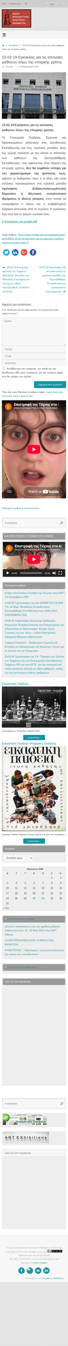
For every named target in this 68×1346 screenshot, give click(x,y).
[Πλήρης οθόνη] (60, 573)
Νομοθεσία (13, 45)
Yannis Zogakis (40, 1263)
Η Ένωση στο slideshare (22, 967)
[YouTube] (58, 3)
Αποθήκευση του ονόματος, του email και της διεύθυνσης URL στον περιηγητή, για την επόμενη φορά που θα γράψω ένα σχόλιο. (32, 372)
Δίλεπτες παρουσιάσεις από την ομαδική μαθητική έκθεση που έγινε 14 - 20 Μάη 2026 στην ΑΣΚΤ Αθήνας (32, 930)
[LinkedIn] (63, 3)
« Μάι (6, 908)
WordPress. (58, 1278)
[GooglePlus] (53, 3)
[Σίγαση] (54, 573)
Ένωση (9, 66)
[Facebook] (47, 3)
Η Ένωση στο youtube (21, 918)
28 (43, 898)
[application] (34, 559)
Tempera (47, 1278)
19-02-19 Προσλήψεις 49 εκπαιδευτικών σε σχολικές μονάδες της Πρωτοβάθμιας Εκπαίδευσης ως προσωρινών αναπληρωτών (52, 279)
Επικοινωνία (14, 3)
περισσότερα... (34, 737)
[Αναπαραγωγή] (8, 573)
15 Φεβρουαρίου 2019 (29, 66)
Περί (4, 3)
